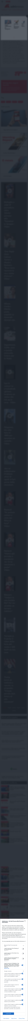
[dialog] (14, 970)
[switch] (23, 949)
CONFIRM (8, 1013)
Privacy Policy (22, 1018)
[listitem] (14, 946)
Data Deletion (6, 1018)
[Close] (25, 921)
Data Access (14, 1018)
